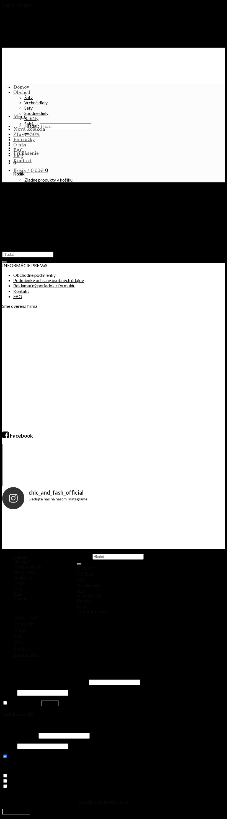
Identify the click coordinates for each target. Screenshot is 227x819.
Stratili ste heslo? (18, 713)
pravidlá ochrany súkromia (103, 801)
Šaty (28, 97)
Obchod (21, 92)
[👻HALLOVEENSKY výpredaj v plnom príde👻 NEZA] (169, 530)
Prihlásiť (49, 703)
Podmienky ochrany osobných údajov (48, 280)
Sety (28, 107)
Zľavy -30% (26, 134)
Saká (28, 123)
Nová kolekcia (29, 129)
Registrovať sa (16, 812)
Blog (18, 155)
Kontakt (22, 160)
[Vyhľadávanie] (79, 564)
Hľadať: (84, 556)
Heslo (9, 692)
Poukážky (24, 139)
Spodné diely (36, 113)
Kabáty (31, 118)
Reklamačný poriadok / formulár (44, 285)
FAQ (18, 150)
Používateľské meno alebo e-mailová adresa (45, 681)
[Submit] (4, 262)
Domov (21, 87)
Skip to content (16, 4)
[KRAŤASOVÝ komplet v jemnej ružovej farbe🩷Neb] (132, 530)
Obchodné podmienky (34, 275)
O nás (19, 145)
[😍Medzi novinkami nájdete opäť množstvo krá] (20, 530)
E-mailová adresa (20, 735)
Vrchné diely (36, 102)
